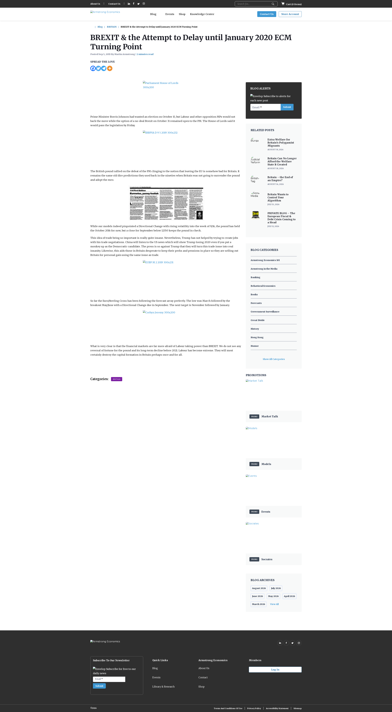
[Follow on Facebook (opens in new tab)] (133, 3)
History (255, 328)
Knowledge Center (202, 14)
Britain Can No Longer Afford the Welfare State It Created (282, 161)
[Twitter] (98, 68)
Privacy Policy (254, 708)
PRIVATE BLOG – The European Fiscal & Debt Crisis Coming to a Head (282, 218)
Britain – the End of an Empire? (280, 179)
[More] (109, 68)
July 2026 (276, 588)
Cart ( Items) (294, 4)
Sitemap (298, 708)
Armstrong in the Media (264, 268)
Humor (255, 346)
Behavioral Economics (263, 286)
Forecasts (256, 303)
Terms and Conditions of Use (228, 708)
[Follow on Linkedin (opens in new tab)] (129, 3)
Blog (153, 14)
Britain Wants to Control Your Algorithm (278, 197)
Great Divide (258, 320)
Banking (255, 277)
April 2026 (289, 596)
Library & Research (163, 686)
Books (254, 294)
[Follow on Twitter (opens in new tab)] (138, 3)
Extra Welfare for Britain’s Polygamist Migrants (281, 142)
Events (169, 14)
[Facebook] (93, 68)
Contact (203, 677)
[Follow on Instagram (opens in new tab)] (144, 3)
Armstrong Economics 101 (265, 260)
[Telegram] (103, 68)
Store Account (290, 14)
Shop (182, 14)
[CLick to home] (93, 26)
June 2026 (257, 596)
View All (274, 604)
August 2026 (259, 588)
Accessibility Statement (277, 708)
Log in (275, 669)
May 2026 (273, 596)
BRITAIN (112, 26)
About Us (95, 3)
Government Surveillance (265, 311)
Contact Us (114, 3)
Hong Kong (257, 337)
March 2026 (258, 604)
